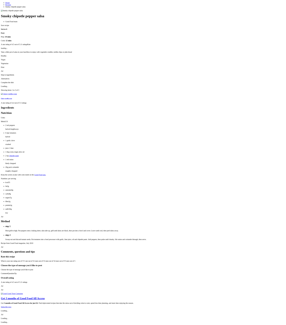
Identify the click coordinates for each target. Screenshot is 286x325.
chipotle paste (14, 156)
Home (7, 3)
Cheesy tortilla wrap (6, 98)
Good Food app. (40, 175)
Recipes (8, 5)
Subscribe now (6, 307)
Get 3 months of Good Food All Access (23, 298)
